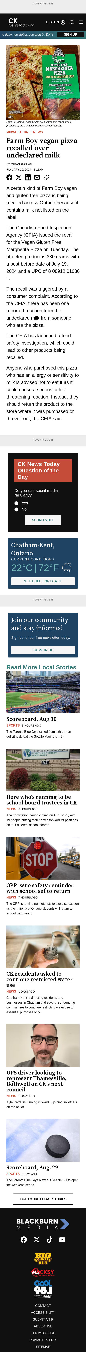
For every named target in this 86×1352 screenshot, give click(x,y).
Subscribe (43, 650)
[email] (37, 177)
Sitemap (43, 1347)
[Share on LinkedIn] (28, 177)
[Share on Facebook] (9, 177)
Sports (13, 725)
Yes (25, 503)
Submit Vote (43, 520)
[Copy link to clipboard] (46, 177)
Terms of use (43, 1333)
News (38, 132)
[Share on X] (19, 177)
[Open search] (71, 22)
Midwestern (17, 132)
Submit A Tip (43, 1319)
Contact (43, 1305)
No (24, 509)
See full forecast (43, 581)
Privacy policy (43, 1340)
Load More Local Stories (43, 1199)
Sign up (70, 34)
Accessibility (43, 1312)
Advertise (43, 1326)
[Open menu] (81, 22)
